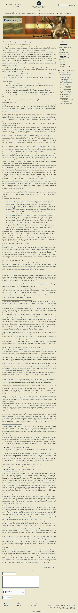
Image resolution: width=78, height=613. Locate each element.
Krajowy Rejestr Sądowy (65, 47)
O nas (60, 13)
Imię (17, 574)
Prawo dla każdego (64, 54)
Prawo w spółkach (64, 57)
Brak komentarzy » (27, 44)
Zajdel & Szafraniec (39, 4)
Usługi (23, 13)
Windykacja (63, 61)
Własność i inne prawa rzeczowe (15, 44)
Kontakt (20, 605)
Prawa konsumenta (64, 51)
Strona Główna (11, 13)
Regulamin (34, 602)
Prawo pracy (63, 56)
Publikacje (32, 13)
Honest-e (68, 13)
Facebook (34, 603)
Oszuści (62, 49)
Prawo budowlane (64, 52)
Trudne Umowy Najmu (47, 13)
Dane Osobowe (63, 44)
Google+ (34, 605)
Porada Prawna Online (23, 602)
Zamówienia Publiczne (65, 66)
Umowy (62, 59)
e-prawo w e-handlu (64, 45)
